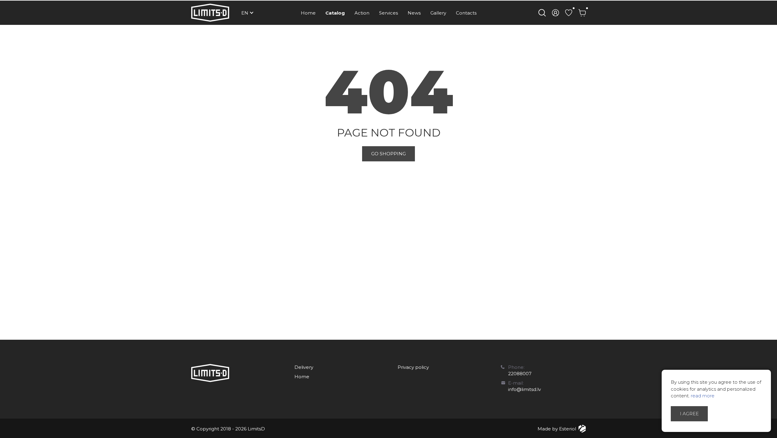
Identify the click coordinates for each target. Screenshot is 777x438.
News (414, 13)
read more (702, 396)
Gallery (438, 13)
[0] (568, 12)
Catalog (335, 13)
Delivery (303, 367)
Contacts (466, 13)
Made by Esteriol (557, 429)
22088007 (519, 373)
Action (362, 13)
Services (388, 13)
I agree (689, 413)
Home (308, 13)
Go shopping (388, 154)
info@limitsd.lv (524, 389)
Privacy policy (413, 367)
